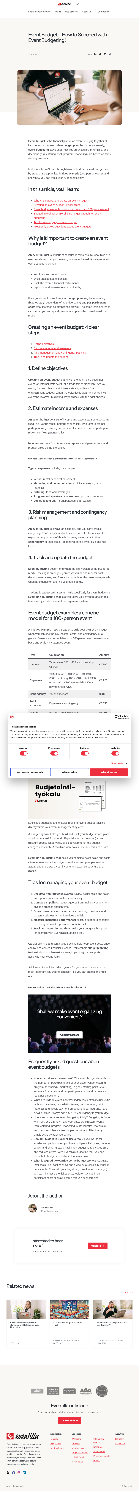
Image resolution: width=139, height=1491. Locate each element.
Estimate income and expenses (52, 348)
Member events (79, 1448)
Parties (96, 1460)
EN (78, 4)
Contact (96, 1245)
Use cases (70, 11)
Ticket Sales (77, 1462)
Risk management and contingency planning (60, 352)
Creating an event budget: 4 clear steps (57, 204)
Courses (76, 1443)
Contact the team (69, 1034)
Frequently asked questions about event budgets (62, 226)
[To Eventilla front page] (23, 1437)
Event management (38, 11)
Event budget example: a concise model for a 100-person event (71, 209)
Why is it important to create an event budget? (61, 200)
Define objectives (44, 343)
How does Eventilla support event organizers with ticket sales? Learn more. (61, 459)
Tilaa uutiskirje (69, 1420)
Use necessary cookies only (30, 772)
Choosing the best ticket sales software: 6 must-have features (55, 987)
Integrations (55, 1443)
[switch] (54, 753)
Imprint (8, 1486)
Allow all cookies (109, 772)
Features (54, 1439)
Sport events (99, 1451)
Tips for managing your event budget (55, 222)
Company (119, 1439)
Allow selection (69, 772)
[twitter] (8, 1472)
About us (86, 11)
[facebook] (13, 1472)
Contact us (103, 11)
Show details (117, 763)
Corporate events (80, 1453)
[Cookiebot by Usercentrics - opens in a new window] (117, 717)
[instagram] (19, 1472)
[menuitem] (39, 12)
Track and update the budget (51, 356)
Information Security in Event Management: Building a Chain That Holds (24, 1325)
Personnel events (101, 1456)
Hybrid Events (78, 1457)
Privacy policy (18, 1486)
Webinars (76, 1439)
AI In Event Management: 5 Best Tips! (67, 1323)
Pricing (57, 11)
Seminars (97, 1447)
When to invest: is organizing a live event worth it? (112, 1323)
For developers (57, 1448)
